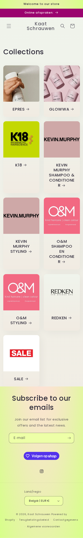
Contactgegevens (65, 520)
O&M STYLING (18, 320)
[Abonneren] (69, 438)
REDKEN (59, 317)
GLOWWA (59, 109)
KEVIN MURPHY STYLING (20, 246)
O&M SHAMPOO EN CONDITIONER (61, 252)
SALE (18, 379)
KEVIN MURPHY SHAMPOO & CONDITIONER (62, 175)
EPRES (19, 109)
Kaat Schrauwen (39, 514)
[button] (9, 26)
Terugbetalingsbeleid (34, 520)
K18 (18, 165)
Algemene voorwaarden (43, 526)
